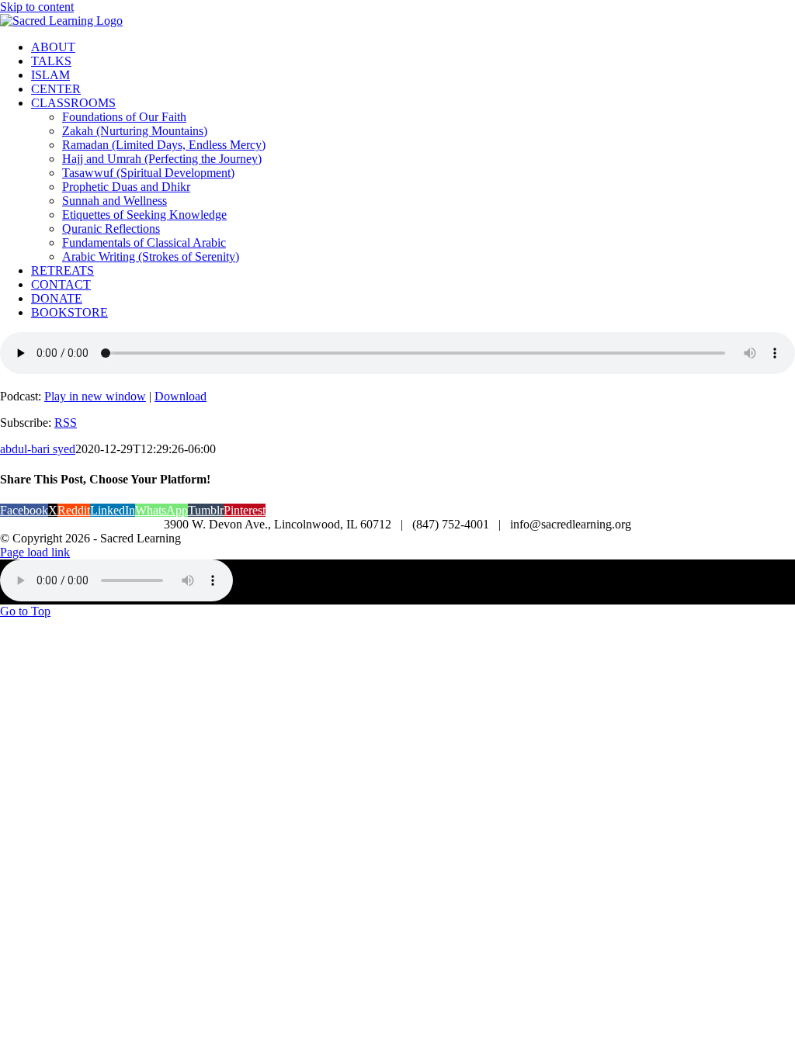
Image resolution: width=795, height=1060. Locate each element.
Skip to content (37, 6)
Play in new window (95, 396)
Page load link (35, 552)
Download (180, 396)
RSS (65, 422)
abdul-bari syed (37, 449)
